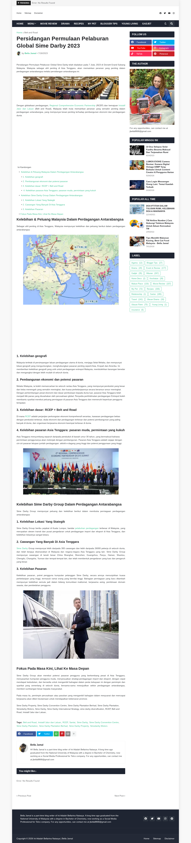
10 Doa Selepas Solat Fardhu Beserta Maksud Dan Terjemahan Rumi (158, 149)
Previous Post (24, 796)
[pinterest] (171, 818)
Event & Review (156, 268)
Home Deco (138, 278)
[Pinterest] (62, 733)
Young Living (159, 304)
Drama (136, 268)
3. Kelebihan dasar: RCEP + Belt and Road (43, 186)
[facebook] (160, 13)
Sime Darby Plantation (27, 726)
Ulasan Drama (155, 299)
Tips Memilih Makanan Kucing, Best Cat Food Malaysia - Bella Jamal (157, 240)
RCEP (28, 416)
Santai (72, 722)
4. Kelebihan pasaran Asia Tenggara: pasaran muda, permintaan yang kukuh (59, 190)
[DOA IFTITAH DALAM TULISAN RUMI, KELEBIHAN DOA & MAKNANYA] (137, 209)
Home (19, 13)
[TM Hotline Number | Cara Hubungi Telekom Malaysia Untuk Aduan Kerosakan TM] (137, 224)
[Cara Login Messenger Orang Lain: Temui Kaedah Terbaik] (137, 185)
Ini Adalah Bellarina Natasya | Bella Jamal (53, 838)
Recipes (153, 289)
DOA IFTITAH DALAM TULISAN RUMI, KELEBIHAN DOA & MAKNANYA (160, 208)
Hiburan (152, 273)
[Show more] (73, 733)
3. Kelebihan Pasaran (33, 209)
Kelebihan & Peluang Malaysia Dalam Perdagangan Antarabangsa (52, 172)
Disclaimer (38, 13)
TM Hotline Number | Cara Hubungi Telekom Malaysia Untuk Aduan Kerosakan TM (160, 224)
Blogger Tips (154, 263)
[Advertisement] (71, 141)
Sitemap (27, 13)
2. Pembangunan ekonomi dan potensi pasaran (45, 181)
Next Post (119, 796)
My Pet (137, 289)
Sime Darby (22, 548)
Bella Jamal (36, 745)
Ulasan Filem (139, 304)
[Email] (67, 733)
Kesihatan (156, 278)
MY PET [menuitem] (92, 23)
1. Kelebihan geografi (33, 177)
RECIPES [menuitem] (79, 23)
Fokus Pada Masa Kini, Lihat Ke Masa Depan (41, 214)
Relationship (138, 294)
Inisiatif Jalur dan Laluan (49, 722)
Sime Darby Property (79, 726)
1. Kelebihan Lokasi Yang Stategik (39, 200)
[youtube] (169, 13)
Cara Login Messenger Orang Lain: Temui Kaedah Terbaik (159, 184)
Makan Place (140, 284)
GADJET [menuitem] (146, 23)
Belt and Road (31, 32)
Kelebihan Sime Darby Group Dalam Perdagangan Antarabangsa (51, 195)
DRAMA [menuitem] (65, 23)
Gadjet (136, 273)
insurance (137, 310)
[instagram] (173, 13)
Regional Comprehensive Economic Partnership (72, 105)
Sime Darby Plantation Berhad (53, 726)
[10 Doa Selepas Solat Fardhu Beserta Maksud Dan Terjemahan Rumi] (137, 150)
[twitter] (165, 13)
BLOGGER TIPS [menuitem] (108, 23)
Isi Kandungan (24, 167)
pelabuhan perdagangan (87, 528)
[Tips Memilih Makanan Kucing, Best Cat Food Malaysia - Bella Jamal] (137, 241)
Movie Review (162, 284)
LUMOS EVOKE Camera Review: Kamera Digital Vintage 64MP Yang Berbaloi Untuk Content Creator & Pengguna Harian (160, 167)
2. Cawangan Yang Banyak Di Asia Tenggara (44, 204)
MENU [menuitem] (31, 23)
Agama (136, 263)
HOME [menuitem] (20, 23)
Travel (137, 299)
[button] (165, 24)
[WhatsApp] (56, 733)
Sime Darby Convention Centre (104, 722)
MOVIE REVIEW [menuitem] (48, 23)
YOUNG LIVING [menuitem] (130, 23)
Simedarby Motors (98, 726)
